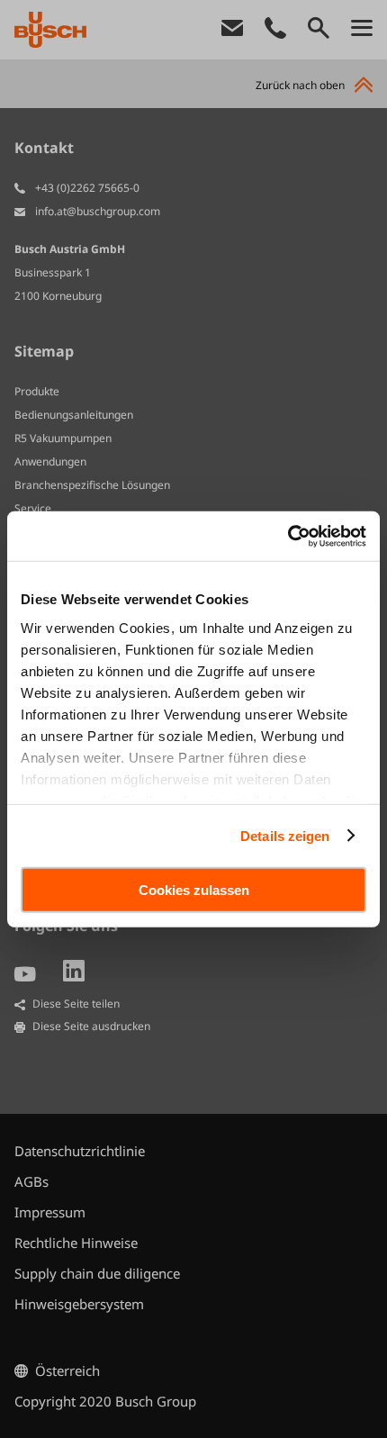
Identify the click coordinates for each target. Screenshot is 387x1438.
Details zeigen (284, 835)
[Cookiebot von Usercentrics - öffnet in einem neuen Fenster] (287, 535)
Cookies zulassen (194, 890)
